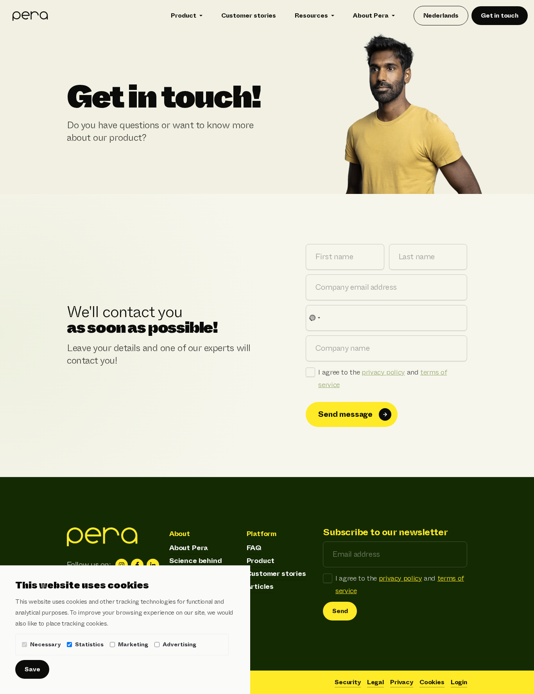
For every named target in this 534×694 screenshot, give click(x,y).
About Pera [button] (371, 15)
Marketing (133, 644)
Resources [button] (311, 15)
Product (260, 561)
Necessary (45, 644)
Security (348, 682)
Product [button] (183, 15)
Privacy (401, 682)
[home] (30, 16)
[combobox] (314, 317)
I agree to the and (382, 378)
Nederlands (441, 15)
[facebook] (137, 565)
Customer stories (248, 15)
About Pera (188, 548)
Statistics (89, 644)
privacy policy (383, 372)
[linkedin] (153, 565)
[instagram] (121, 565)
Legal (375, 682)
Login (459, 682)
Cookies (431, 682)
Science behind (195, 561)
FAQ (254, 548)
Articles (260, 586)
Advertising (179, 644)
